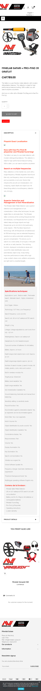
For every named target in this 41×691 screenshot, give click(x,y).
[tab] (20, 133)
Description (9, 133)
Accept (21, 689)
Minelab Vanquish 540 (20, 582)
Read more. (35, 686)
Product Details (10, 519)
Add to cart (12, 114)
